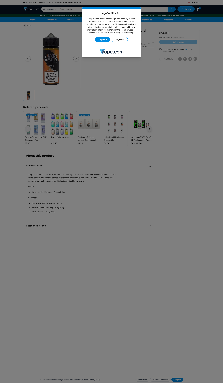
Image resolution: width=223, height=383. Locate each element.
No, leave (120, 39)
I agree (102, 39)
